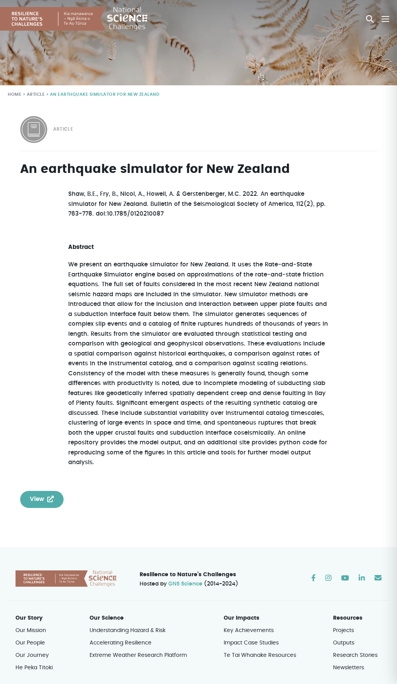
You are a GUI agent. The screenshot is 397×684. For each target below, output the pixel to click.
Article (36, 94)
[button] (370, 19)
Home (14, 94)
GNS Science (185, 584)
